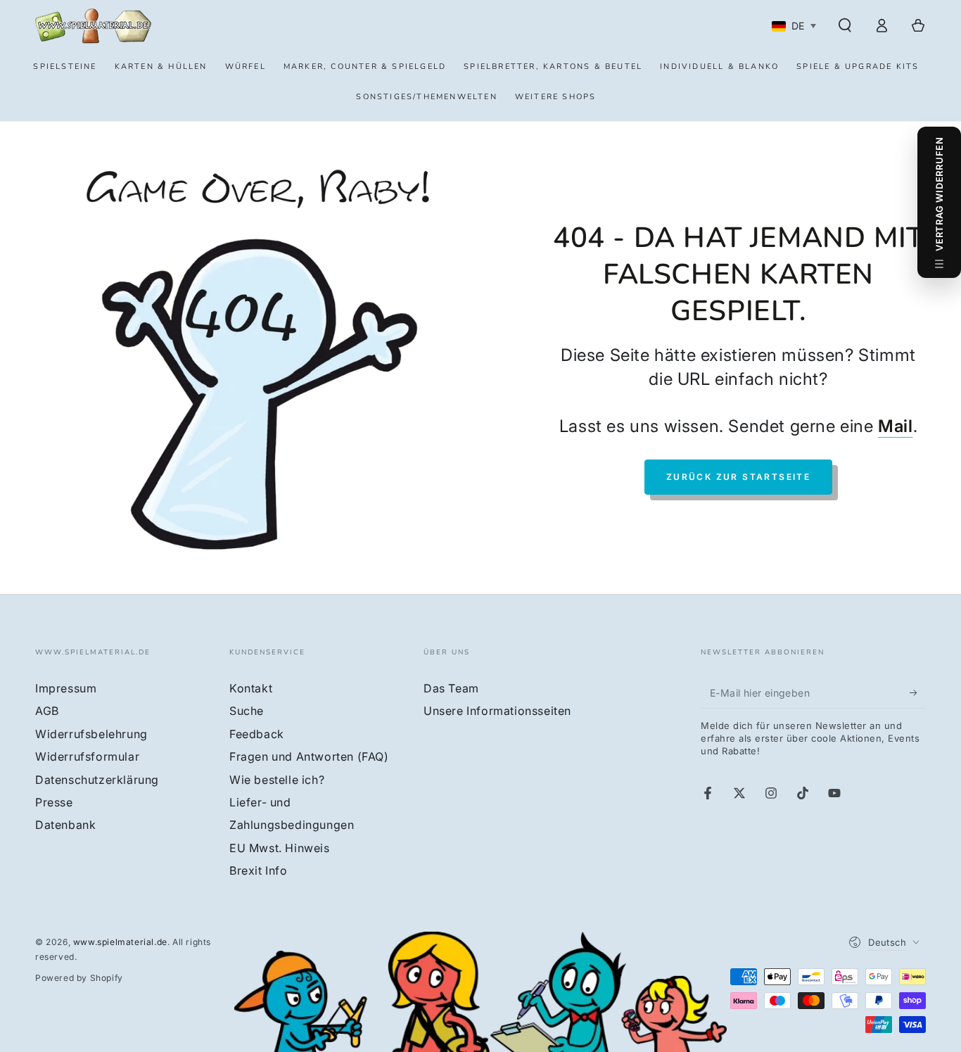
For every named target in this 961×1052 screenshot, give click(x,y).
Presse (54, 802)
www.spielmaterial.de (120, 942)
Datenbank (65, 825)
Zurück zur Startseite (738, 476)
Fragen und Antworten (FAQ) (309, 756)
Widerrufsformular (87, 756)
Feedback (256, 734)
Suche (246, 711)
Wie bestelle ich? (276, 780)
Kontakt (250, 688)
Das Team (451, 688)
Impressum (65, 688)
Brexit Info (258, 870)
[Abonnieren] (918, 692)
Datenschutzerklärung (97, 780)
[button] (845, 25)
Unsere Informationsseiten (497, 711)
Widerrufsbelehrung (91, 734)
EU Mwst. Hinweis (279, 848)
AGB (47, 711)
